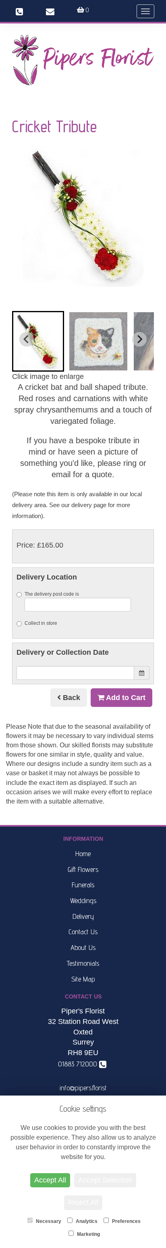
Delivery (83, 916)
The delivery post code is (52, 594)
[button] (38, 341)
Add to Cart (124, 698)
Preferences (126, 1221)
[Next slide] (139, 339)
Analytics (86, 1221)
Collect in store (41, 623)
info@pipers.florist (83, 1087)
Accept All (50, 1180)
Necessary (48, 1221)
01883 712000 (79, 1064)
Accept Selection (105, 1180)
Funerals (83, 884)
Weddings (83, 900)
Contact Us (83, 931)
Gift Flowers (83, 869)
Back (70, 698)
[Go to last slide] (26, 339)
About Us (83, 947)
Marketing (88, 1234)
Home (83, 853)
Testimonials (83, 963)
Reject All (83, 1202)
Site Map (83, 979)
